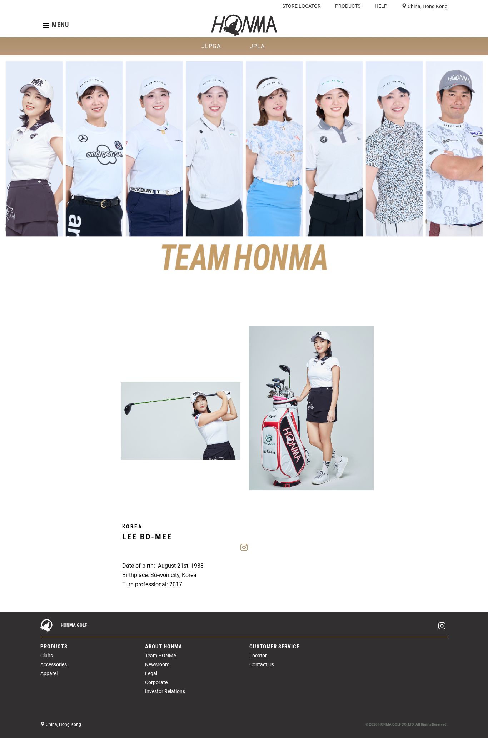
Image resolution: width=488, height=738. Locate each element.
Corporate (156, 682)
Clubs (46, 655)
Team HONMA (160, 655)
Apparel (49, 673)
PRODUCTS (347, 6)
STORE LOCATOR (301, 6)
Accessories (53, 664)
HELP (381, 6)
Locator (258, 655)
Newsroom (157, 664)
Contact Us (261, 664)
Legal (151, 673)
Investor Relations (165, 691)
